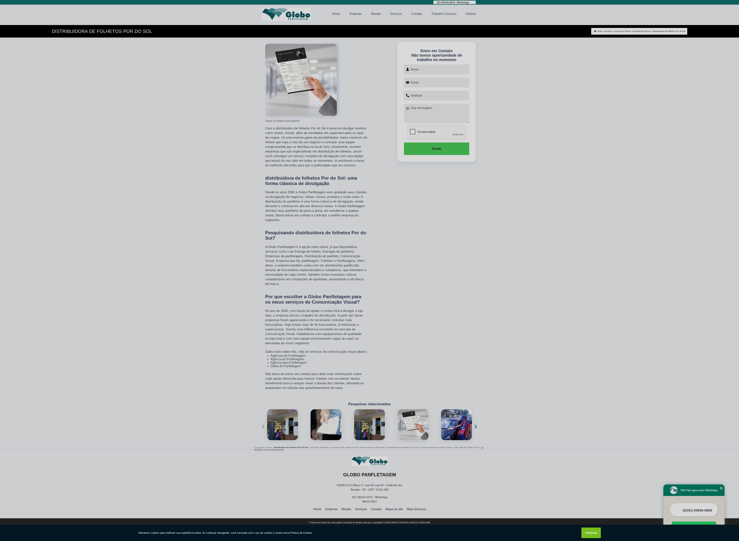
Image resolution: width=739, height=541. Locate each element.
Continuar (591, 532)
